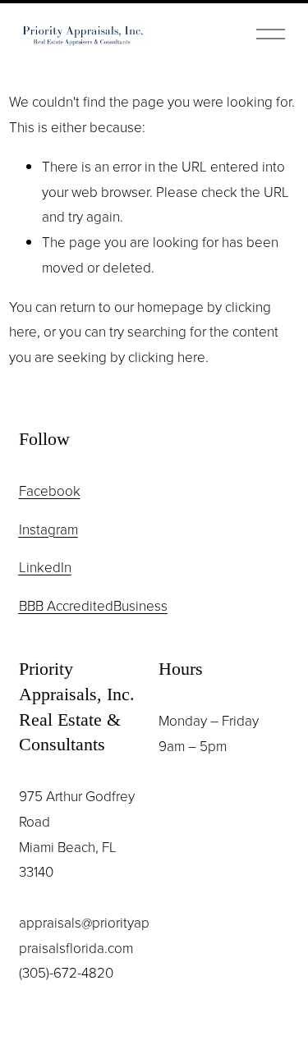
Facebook (49, 490)
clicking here (166, 356)
